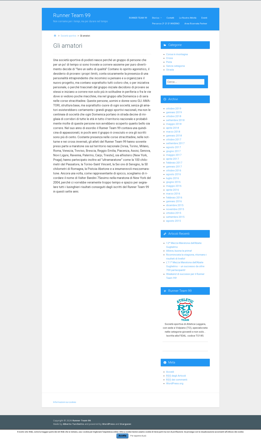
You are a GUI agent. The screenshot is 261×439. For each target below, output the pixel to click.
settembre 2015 (175, 216)
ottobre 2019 (173, 108)
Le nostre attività (187, 18)
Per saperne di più (138, 436)
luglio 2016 (172, 178)
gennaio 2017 (174, 166)
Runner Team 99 (71, 15)
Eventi (204, 18)
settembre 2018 (175, 120)
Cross (169, 58)
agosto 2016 (173, 174)
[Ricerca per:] (185, 82)
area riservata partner (195, 23)
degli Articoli (176, 375)
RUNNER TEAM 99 (138, 18)
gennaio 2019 (174, 112)
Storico (155, 18)
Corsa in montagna (177, 54)
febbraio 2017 (174, 162)
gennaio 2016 (174, 201)
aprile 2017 (172, 158)
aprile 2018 (172, 127)
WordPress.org (174, 383)
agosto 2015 (173, 220)
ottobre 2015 (173, 212)
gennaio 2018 (174, 135)
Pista (169, 61)
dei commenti (176, 379)
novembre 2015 (175, 209)
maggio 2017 (174, 154)
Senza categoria (175, 65)
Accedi (170, 371)
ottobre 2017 (173, 139)
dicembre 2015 (175, 205)
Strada (170, 69)
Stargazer (125, 423)
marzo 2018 (173, 131)
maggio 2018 (174, 123)
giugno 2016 (173, 181)
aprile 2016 (172, 189)
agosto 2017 (173, 147)
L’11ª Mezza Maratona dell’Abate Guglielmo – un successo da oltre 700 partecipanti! (185, 266)
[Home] (55, 36)
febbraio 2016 (174, 197)
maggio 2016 (174, 185)
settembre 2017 (175, 143)
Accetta (122, 435)
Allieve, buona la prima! (179, 250)
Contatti (170, 18)
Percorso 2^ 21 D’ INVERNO (165, 23)
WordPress (108, 423)
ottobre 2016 (173, 170)
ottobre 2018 (173, 116)
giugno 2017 (173, 151)
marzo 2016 (173, 193)
